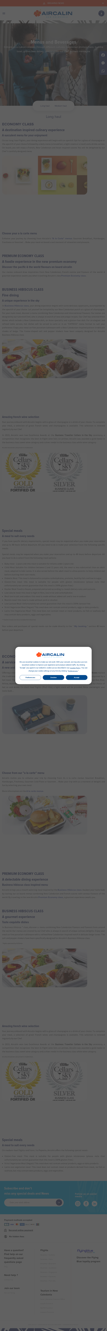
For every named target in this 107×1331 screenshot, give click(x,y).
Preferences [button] (73, 671)
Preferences (30, 677)
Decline (53, 677)
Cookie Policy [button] (75, 668)
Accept (76, 677)
